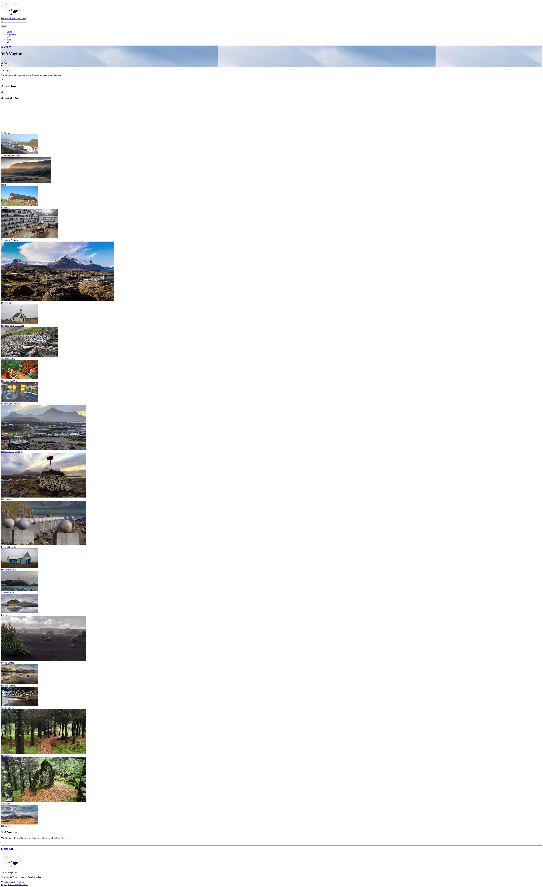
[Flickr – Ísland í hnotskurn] (12, 849)
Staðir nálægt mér (9, 872)
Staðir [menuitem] (9, 32)
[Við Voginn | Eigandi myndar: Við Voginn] (15, 130)
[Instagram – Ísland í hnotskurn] (7, 849)
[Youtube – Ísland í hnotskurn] (10, 849)
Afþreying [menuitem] (11, 34)
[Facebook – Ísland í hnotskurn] (2, 849)
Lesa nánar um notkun (18, 884)
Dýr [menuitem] (8, 37)
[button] (2, 21)
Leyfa (4, 884)
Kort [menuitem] (9, 39)
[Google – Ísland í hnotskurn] (5, 849)
